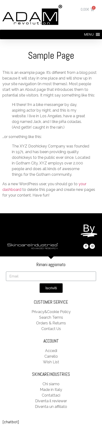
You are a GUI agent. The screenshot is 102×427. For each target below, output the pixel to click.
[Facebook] (85, 246)
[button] (89, 34)
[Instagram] (92, 246)
